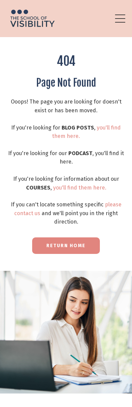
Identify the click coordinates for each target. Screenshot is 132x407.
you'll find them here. (79, 187)
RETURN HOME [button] (66, 246)
